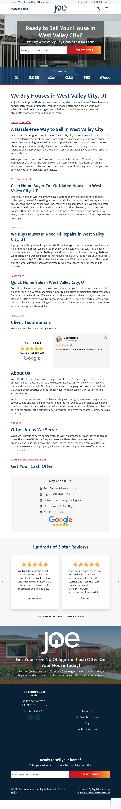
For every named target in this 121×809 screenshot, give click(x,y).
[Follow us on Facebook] (30, 717)
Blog (87, 723)
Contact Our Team (87, 729)
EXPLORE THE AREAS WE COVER (29, 459)
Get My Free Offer (21, 122)
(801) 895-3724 (102, 2)
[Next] (112, 582)
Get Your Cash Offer (22, 179)
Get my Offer (84, 50)
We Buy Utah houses (87, 717)
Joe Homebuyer (27, 789)
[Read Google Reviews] (37, 717)
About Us (87, 711)
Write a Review (74, 616)
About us (16, 422)
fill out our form (59, 671)
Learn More (17, 227)
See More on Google (49, 616)
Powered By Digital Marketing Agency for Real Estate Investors (93, 791)
